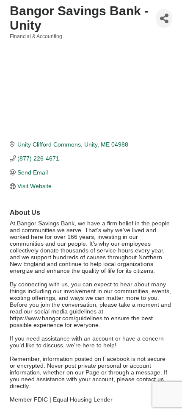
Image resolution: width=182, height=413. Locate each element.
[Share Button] (164, 18)
